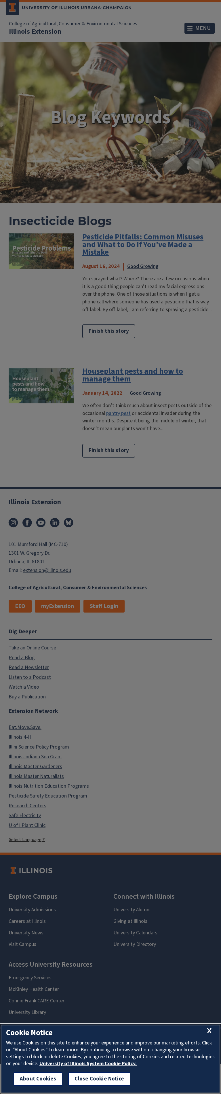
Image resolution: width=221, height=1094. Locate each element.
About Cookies (38, 1079)
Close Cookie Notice (99, 1079)
